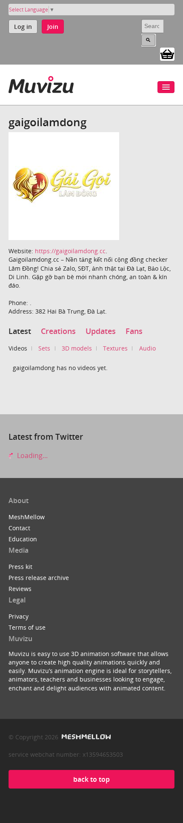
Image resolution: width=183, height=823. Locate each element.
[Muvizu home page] (41, 83)
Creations (58, 331)
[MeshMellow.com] (85, 737)
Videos (18, 348)
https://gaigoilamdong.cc (70, 251)
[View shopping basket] (167, 53)
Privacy (19, 616)
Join (52, 27)
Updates (101, 331)
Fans (134, 331)
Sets (44, 348)
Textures (115, 348)
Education (23, 539)
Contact (19, 528)
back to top (91, 779)
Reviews (20, 589)
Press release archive (39, 578)
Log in (23, 27)
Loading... (31, 455)
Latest (20, 331)
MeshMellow (27, 517)
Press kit (20, 567)
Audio (147, 348)
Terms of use (27, 627)
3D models (77, 348)
